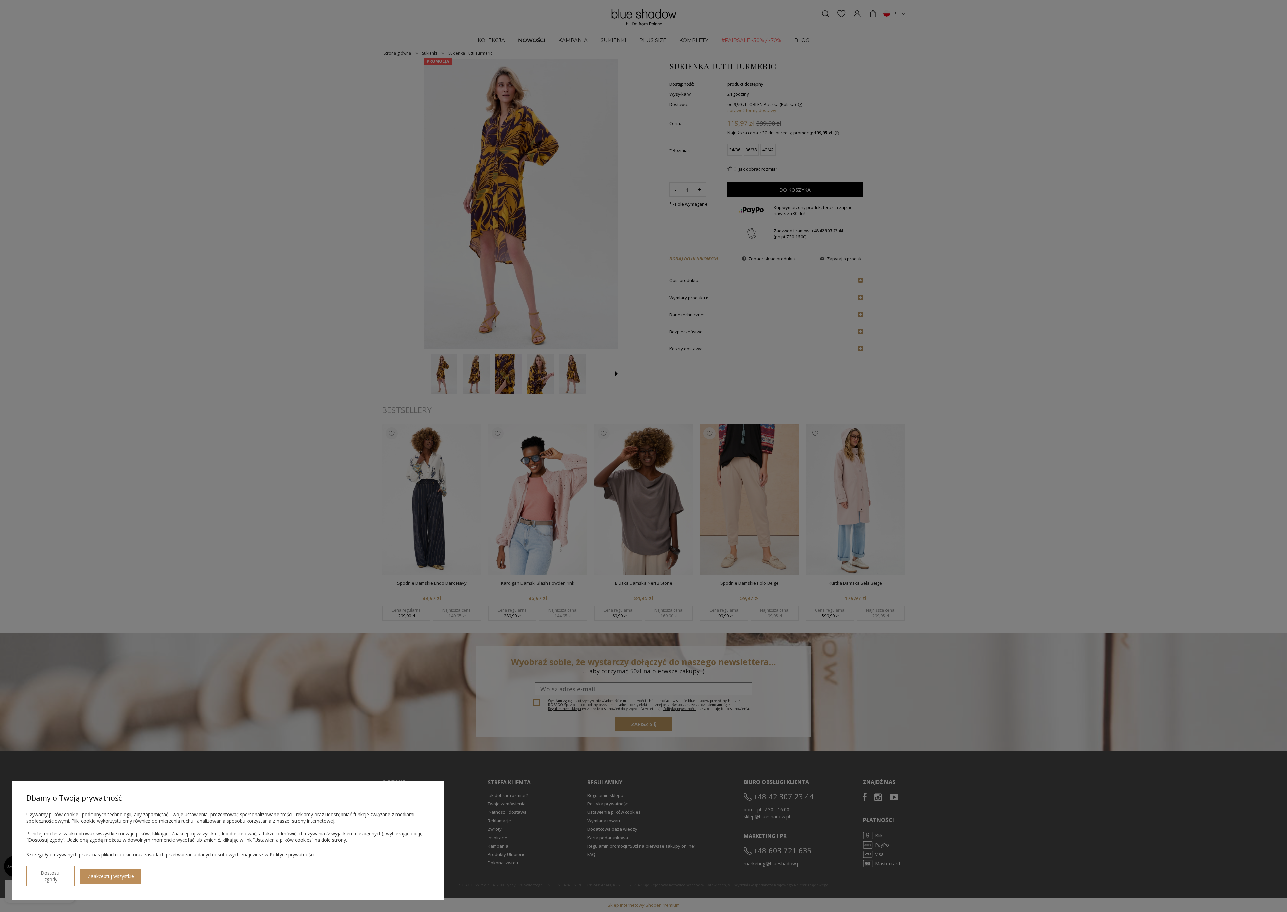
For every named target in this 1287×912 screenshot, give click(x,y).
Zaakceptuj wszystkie (111, 876)
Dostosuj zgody (51, 876)
